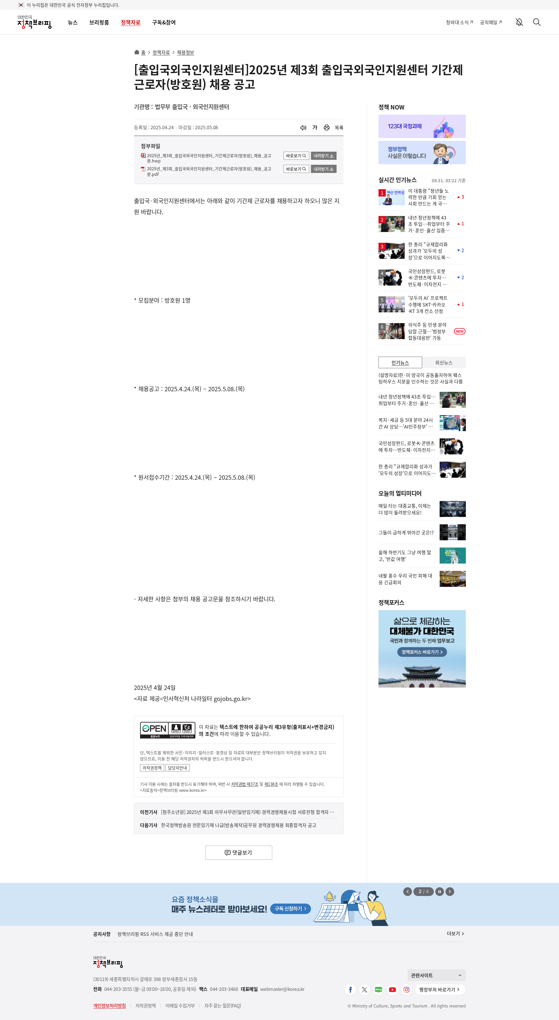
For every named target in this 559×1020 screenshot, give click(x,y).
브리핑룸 (99, 22)
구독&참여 (164, 22)
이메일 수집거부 (180, 1005)
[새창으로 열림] (326, 127)
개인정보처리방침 (109, 1005)
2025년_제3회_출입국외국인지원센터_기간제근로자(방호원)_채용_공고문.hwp (209, 158)
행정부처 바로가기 (437, 989)
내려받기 (321, 155)
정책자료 (131, 22)
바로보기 (293, 155)
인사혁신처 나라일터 (187, 698)
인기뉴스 (400, 362)
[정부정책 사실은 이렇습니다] (422, 152)
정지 (439, 891)
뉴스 (73, 22)
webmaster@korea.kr (282, 989)
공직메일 (488, 22)
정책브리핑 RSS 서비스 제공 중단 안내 (155, 934)
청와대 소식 (457, 22)
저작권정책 (152, 768)
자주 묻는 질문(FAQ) (222, 1005)
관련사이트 (422, 975)
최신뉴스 (444, 362)
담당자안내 (177, 768)
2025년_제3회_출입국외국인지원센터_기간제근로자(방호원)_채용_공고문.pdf (209, 171)
